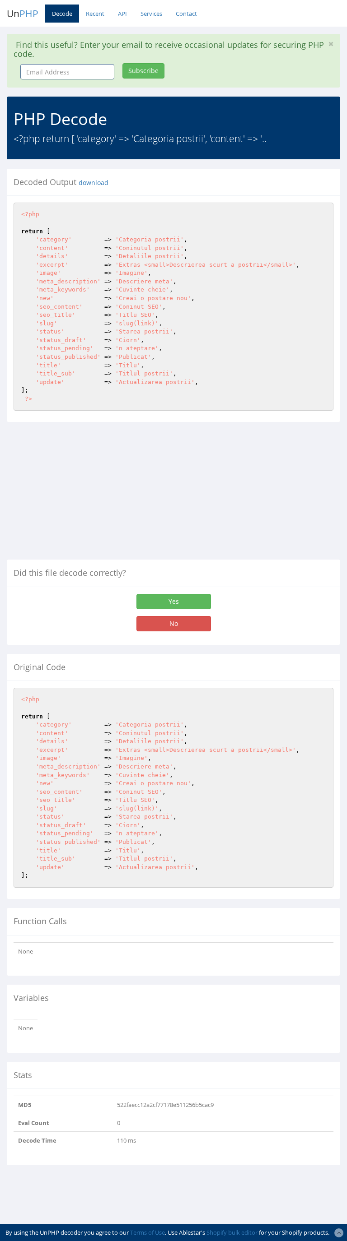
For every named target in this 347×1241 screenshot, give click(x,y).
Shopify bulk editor (232, 1232)
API (122, 13)
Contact (186, 13)
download (93, 183)
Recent (95, 13)
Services (151, 13)
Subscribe (143, 70)
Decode (62, 13)
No (173, 623)
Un (22, 13)
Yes (174, 601)
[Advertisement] (83, 494)
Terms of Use (147, 1232)
